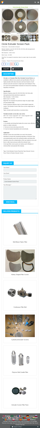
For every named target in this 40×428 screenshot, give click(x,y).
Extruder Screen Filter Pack (20, 405)
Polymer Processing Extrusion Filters (15, 60)
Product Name (7, 179)
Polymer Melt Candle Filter (20, 372)
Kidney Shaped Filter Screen (20, 274)
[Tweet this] (8, 64)
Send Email (18, 69)
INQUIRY (6, 69)
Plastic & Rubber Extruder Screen (15, 153)
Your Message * (7, 185)
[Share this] (4, 64)
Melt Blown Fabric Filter (20, 242)
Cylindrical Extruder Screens (20, 339)
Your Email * (6, 173)
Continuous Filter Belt (20, 307)
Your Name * (6, 167)
